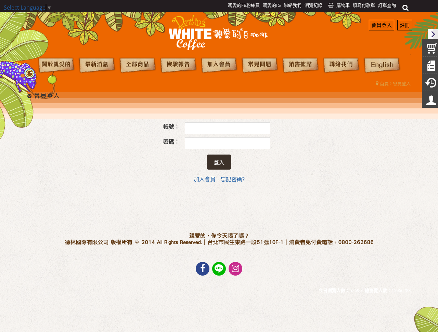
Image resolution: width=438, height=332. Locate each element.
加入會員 (205, 179)
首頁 (384, 83)
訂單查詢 (387, 5)
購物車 (343, 5)
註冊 (405, 25)
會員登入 (381, 25)
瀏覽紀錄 (313, 5)
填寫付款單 (364, 5)
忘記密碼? (232, 179)
